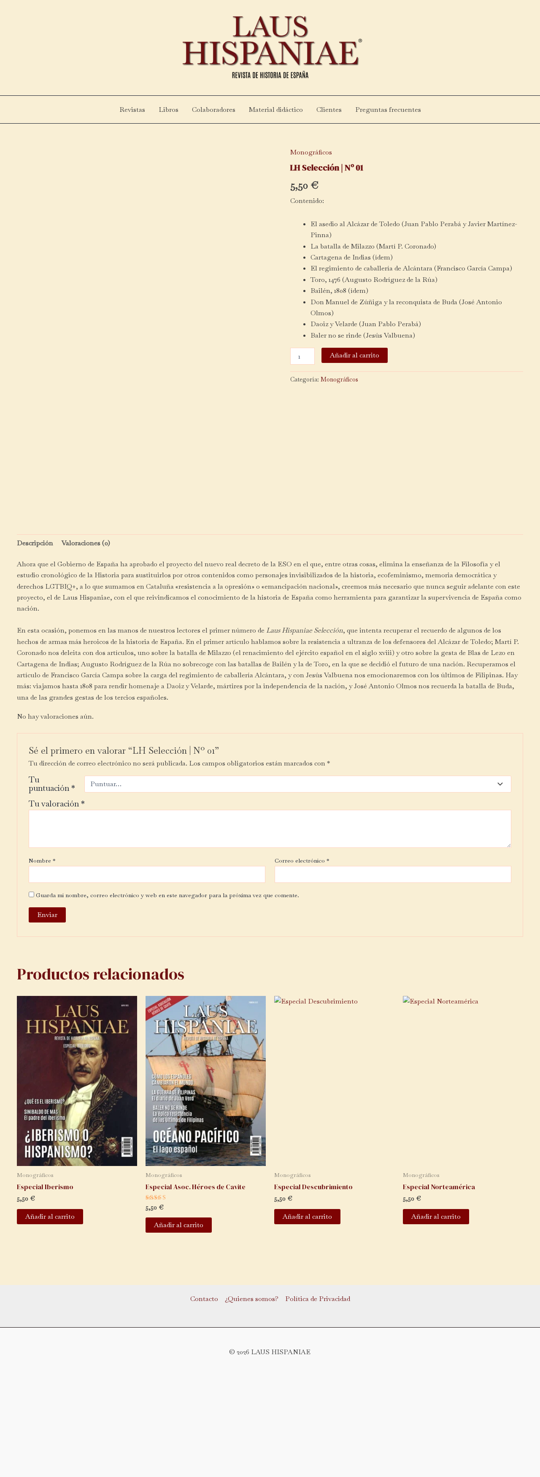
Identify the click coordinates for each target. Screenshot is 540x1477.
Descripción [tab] (35, 542)
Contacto (204, 1298)
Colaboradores (213, 109)
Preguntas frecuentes (388, 109)
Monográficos (311, 152)
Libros (168, 109)
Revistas (132, 109)
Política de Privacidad (317, 1298)
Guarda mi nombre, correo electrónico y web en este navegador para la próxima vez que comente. (167, 895)
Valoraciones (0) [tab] (86, 542)
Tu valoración (57, 803)
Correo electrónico (302, 860)
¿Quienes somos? (251, 1298)
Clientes (329, 109)
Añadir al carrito (354, 355)
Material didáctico (276, 109)
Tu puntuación (52, 784)
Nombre (42, 860)
